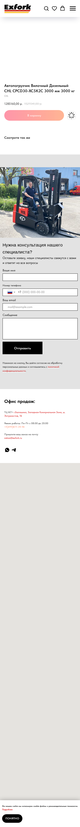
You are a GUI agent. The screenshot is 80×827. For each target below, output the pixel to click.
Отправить (22, 348)
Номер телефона (12, 285)
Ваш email (9, 300)
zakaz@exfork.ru (13, 437)
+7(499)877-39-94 (14, 426)
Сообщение (10, 315)
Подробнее (7, 809)
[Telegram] (13, 450)
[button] (46, 8)
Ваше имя (9, 270)
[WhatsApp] (7, 450)
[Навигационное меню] (73, 8)
